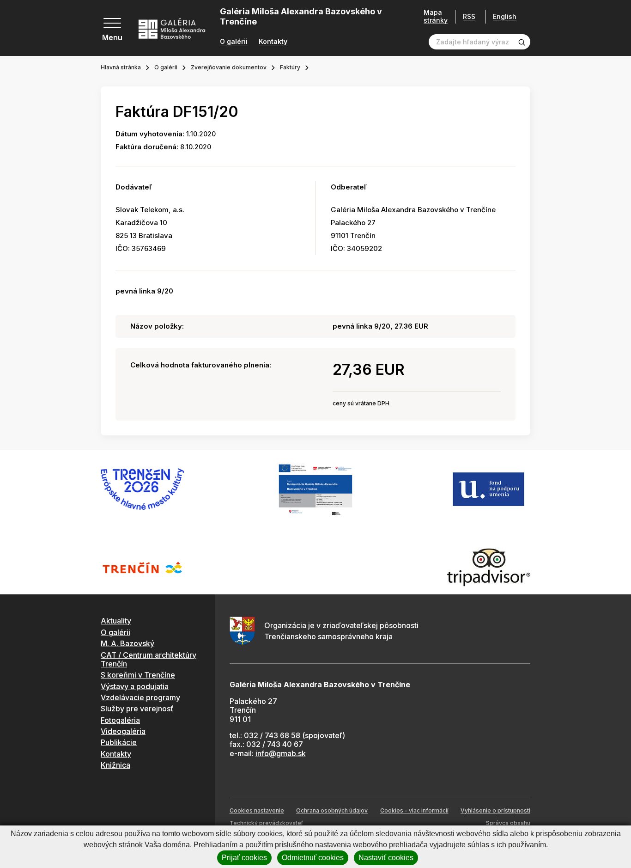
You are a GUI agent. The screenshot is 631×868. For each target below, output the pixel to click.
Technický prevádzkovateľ (266, 822)
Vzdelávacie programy (140, 697)
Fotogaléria (120, 720)
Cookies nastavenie (257, 810)
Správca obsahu (508, 822)
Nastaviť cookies (385, 858)
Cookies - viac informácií (414, 810)
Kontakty (273, 41)
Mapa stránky (436, 16)
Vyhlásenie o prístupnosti (495, 810)
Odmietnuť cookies (313, 858)
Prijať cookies (244, 858)
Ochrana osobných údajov (332, 810)
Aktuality (116, 620)
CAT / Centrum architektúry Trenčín (148, 659)
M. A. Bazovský (127, 643)
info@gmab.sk (280, 753)
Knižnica (115, 765)
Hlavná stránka (121, 67)
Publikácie (119, 742)
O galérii (234, 41)
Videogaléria (123, 731)
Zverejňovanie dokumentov (229, 67)
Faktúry (290, 67)
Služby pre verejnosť (137, 708)
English (504, 16)
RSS (469, 16)
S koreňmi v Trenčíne (138, 674)
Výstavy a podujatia (135, 686)
